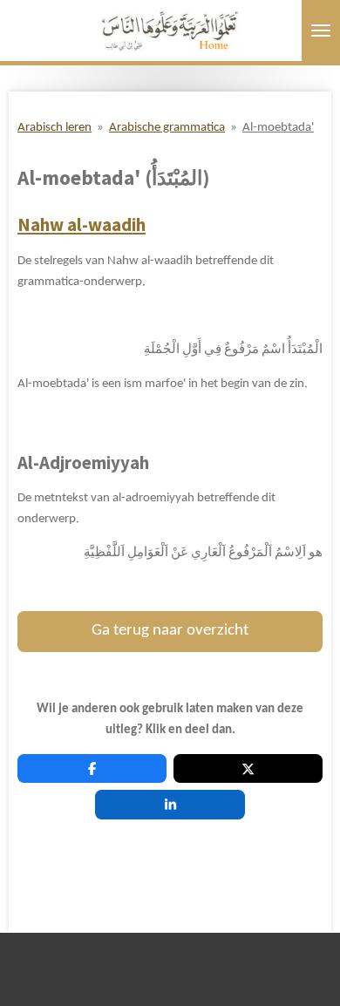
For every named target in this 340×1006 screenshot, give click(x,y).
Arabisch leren (54, 127)
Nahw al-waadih (81, 225)
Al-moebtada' (278, 127)
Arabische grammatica (167, 127)
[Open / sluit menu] (321, 30)
